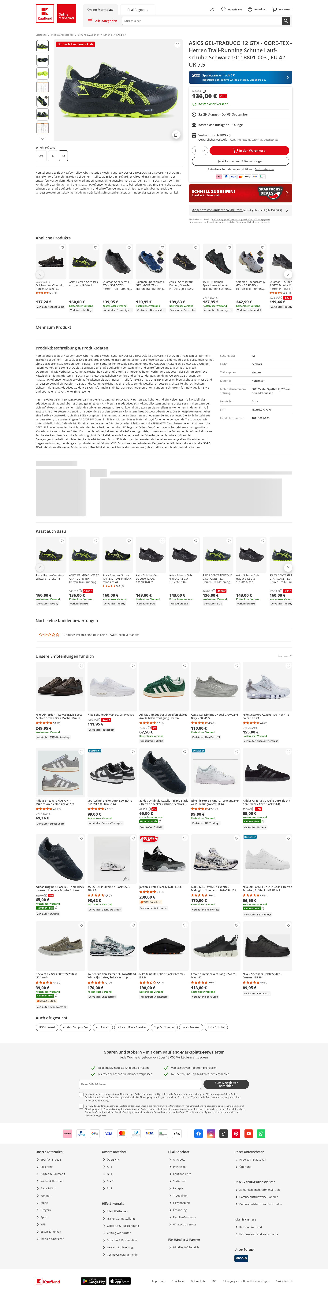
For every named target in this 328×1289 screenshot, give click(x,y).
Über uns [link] (245, 1167)
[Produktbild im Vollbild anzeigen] (118, 90)
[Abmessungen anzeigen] (176, 134)
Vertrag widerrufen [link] (119, 1233)
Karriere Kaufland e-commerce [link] (258, 1234)
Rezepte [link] (178, 1188)
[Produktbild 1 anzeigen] (42, 46)
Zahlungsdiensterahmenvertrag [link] (259, 1189)
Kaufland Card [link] (182, 1174)
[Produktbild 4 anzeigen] (42, 87)
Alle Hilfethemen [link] (117, 1211)
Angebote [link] (179, 1159)
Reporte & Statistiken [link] (252, 1159)
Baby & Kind (48, 1188)
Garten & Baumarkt (53, 1174)
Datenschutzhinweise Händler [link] (258, 1197)
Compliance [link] (178, 1281)
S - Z (109, 1188)
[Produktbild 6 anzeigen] (42, 114)
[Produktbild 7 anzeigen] (42, 128)
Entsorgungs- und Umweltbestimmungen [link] (245, 1281)
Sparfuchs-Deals (51, 1159)
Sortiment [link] (179, 1181)
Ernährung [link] (180, 1210)
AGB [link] (213, 1281)
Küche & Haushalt (52, 1181)
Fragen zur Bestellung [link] (121, 1218)
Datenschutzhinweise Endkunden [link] (260, 1204)
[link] (137, 9)
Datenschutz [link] (198, 1281)
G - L (110, 1174)
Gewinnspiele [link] (181, 1203)
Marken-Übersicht (52, 1239)
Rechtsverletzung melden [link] (123, 1254)
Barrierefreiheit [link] (283, 1281)
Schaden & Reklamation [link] (122, 1240)
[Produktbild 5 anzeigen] (42, 101)
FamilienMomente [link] (184, 1217)
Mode (44, 1203)
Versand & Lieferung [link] (120, 1247)
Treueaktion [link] (180, 1195)
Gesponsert (41, 282)
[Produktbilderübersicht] (42, 90)
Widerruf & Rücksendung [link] (123, 1226)
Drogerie (46, 1210)
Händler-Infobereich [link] (186, 1247)
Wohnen (46, 1195)
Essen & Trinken (51, 1231)
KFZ (43, 1224)
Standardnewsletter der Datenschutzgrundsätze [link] (108, 1097)
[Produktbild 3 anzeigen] (42, 73)
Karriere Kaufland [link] (250, 1227)
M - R (110, 1181)
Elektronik (47, 1167)
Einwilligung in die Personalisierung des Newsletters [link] (110, 1109)
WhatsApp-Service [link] (184, 1224)
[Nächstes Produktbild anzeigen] (42, 139)
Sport (44, 1217)
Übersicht (113, 1159)
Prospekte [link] (179, 1167)
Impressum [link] (158, 1281)
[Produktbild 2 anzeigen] (42, 60)
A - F (109, 1167)
